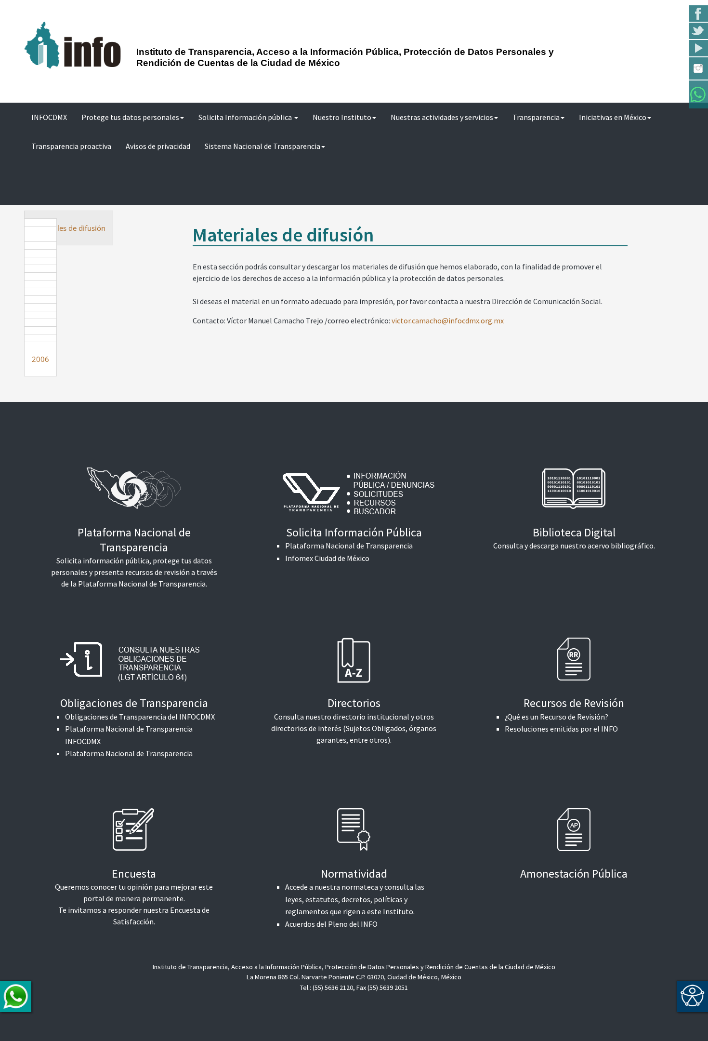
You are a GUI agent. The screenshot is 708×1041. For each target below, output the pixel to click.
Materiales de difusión (68, 228)
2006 (40, 359)
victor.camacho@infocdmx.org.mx (448, 320)
